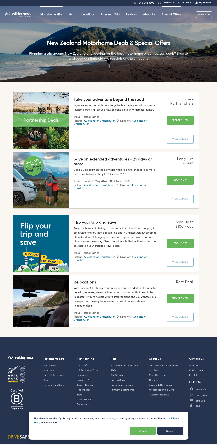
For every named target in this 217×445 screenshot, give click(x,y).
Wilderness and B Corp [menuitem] (161, 390)
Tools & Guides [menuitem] (85, 385)
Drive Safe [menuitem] (82, 365)
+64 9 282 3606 (145, 3)
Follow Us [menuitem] (195, 382)
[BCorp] (16, 399)
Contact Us (168, 3)
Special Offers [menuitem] (171, 14)
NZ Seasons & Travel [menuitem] (88, 370)
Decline (170, 431)
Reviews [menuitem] (131, 14)
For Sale (186, 3)
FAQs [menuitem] (113, 370)
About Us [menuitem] (149, 14)
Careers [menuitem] (153, 380)
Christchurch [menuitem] (196, 370)
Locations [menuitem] (88, 14)
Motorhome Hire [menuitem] (51, 14)
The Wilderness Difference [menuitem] (163, 365)
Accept (143, 431)
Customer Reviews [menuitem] (159, 395)
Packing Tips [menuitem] (83, 390)
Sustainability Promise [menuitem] (161, 385)
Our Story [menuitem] (154, 370)
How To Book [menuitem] (118, 380)
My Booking (205, 3)
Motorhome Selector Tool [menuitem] (124, 365)
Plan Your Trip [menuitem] (110, 14)
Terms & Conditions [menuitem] (53, 385)
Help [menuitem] (72, 14)
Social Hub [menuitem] (82, 404)
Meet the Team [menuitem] (157, 375)
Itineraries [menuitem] (82, 375)
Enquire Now (180, 298)
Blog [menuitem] (79, 395)
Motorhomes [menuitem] (50, 365)
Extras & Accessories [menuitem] (54, 375)
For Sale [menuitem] (193, 375)
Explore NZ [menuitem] (83, 380)
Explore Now (180, 120)
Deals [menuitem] (46, 380)
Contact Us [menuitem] (196, 358)
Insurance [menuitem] (48, 370)
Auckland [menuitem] (194, 365)
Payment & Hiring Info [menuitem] (122, 390)
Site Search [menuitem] (117, 375)
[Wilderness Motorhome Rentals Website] (18, 14)
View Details (180, 139)
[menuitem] (199, 389)
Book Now (180, 180)
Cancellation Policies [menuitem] (122, 385)
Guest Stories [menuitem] (84, 400)
